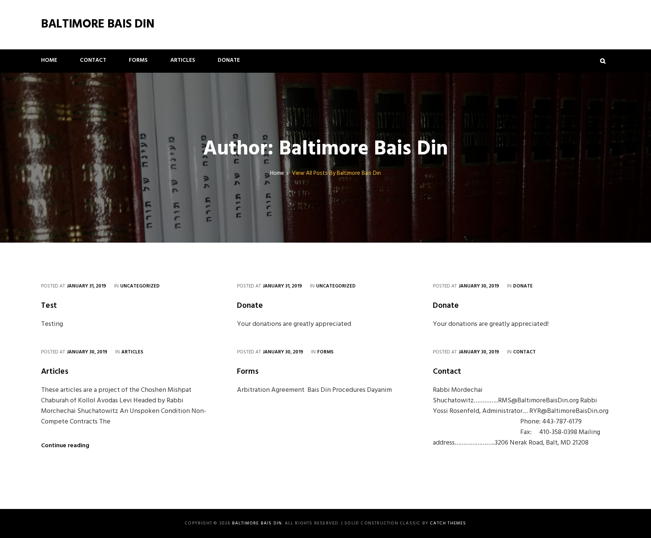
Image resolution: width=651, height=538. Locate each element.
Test (49, 306)
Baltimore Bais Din (97, 24)
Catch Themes (448, 523)
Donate (229, 60)
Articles (182, 60)
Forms (138, 60)
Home (49, 60)
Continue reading (65, 446)
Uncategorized (140, 286)
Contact (93, 60)
